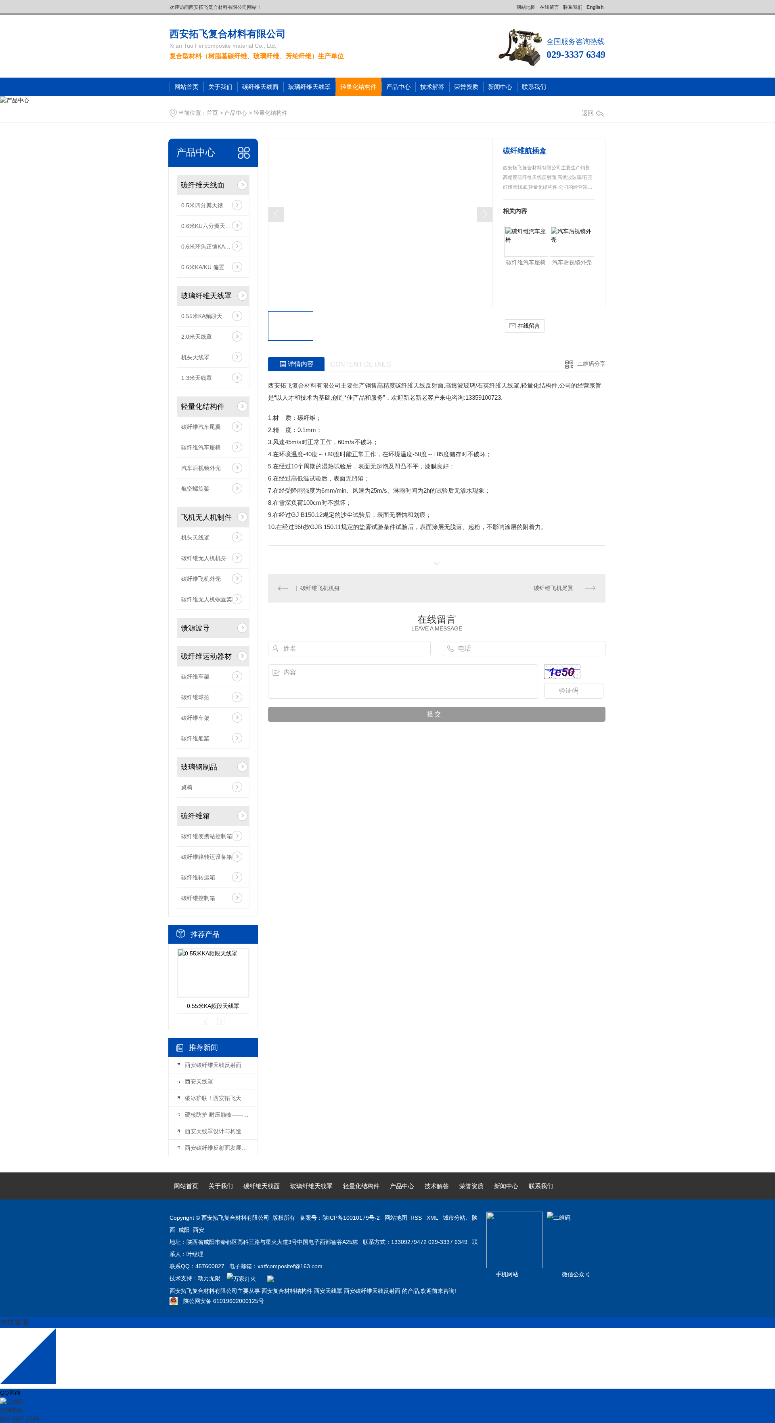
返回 (588, 113)
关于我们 (220, 86)
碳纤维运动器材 (206, 656)
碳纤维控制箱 (198, 898)
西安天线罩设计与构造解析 (217, 1131)
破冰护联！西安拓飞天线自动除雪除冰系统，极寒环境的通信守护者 (217, 1098)
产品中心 (398, 86)
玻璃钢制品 (199, 767)
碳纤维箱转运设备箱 (206, 857)
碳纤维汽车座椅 (201, 447)
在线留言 (549, 7)
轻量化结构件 (358, 86)
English (594, 7)
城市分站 (454, 1217)
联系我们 (572, 7)
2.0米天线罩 (196, 336)
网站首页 (186, 86)
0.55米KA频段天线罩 (207, 316)
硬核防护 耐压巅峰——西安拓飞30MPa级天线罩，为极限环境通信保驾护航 (217, 1114)
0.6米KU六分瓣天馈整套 (211, 226)
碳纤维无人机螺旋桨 (206, 599)
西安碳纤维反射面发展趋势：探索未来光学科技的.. (217, 1148)
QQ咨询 (10, 1392)
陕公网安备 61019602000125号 (221, 1301)
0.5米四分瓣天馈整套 (208, 205)
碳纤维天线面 (260, 86)
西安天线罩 (199, 1081)
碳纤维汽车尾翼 (201, 427)
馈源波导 (195, 628)
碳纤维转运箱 (198, 877)
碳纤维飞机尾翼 (553, 588)
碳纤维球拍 (195, 697)
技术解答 (432, 86)
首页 (212, 113)
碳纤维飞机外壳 (201, 579)
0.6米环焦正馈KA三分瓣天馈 (213, 246)
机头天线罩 (195, 357)
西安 (198, 1230)
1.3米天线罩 (196, 378)
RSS (417, 1217)
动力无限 (209, 1278)
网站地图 (526, 7)
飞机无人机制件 (206, 517)
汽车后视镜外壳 (201, 468)
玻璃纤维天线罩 (309, 86)
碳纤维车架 (195, 676)
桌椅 (187, 787)
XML (433, 1217)
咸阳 (184, 1230)
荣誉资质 (466, 86)
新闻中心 (500, 86)
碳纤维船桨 (195, 738)
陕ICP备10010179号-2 (351, 1217)
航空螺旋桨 (195, 488)
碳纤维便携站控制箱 (206, 836)
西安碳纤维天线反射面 (213, 1065)
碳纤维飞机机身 (320, 588)
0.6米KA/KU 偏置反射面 (211, 267)
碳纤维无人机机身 (203, 558)
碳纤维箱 (195, 816)
